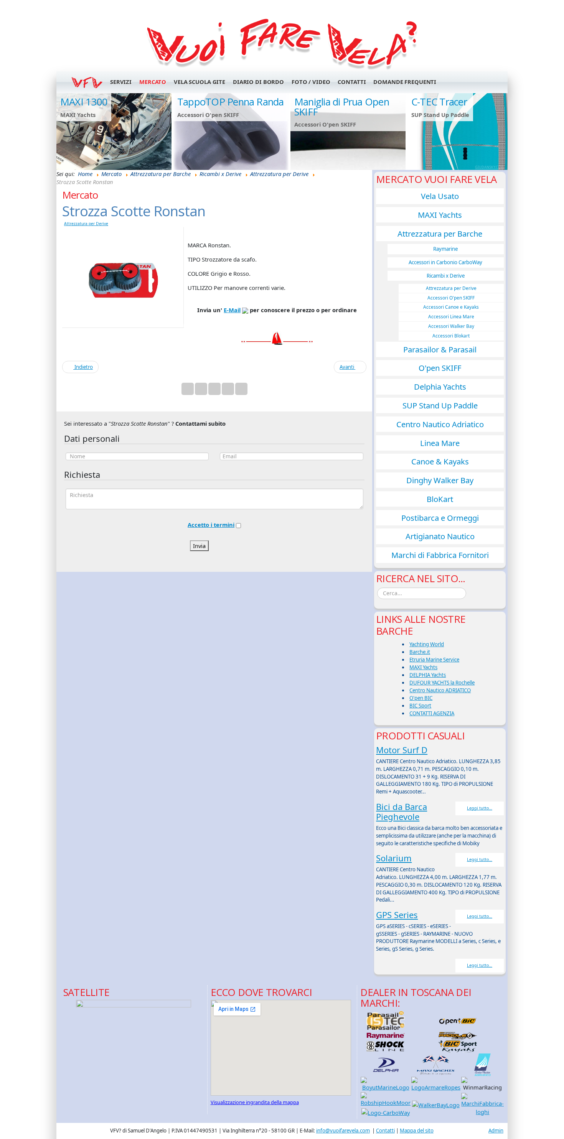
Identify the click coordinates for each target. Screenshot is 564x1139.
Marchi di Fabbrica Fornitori (440, 555)
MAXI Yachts (440, 214)
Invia (199, 546)
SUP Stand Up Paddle (440, 405)
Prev (66, 131)
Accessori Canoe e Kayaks (451, 307)
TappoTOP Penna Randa (230, 102)
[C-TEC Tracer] (465, 131)
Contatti (352, 82)
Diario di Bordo (258, 82)
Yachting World (426, 644)
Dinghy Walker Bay (439, 480)
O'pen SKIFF (440, 367)
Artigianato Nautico (440, 536)
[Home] (282, 42)
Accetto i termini (211, 524)
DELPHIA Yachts (427, 675)
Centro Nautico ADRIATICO (440, 690)
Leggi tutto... (479, 808)
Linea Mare (440, 443)
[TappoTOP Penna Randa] (231, 131)
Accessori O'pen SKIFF (451, 298)
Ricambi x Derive (446, 275)
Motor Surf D (401, 749)
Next (498, 131)
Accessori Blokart (451, 335)
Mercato (152, 82)
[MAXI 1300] (114, 131)
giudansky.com (489, 167)
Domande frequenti (404, 82)
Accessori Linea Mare (451, 316)
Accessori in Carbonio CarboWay (445, 262)
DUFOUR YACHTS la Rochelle (442, 682)
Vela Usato (440, 196)
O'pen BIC (420, 698)
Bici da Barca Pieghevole (401, 811)
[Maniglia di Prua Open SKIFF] (348, 131)
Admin (495, 1130)
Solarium (394, 858)
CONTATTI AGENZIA (431, 713)
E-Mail (232, 310)
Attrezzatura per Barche (439, 233)
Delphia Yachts (440, 386)
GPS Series (397, 914)
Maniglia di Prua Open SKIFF (341, 107)
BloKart (440, 499)
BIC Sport (420, 705)
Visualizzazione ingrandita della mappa (255, 1102)
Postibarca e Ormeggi (440, 517)
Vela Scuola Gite (199, 82)
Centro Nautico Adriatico (440, 424)
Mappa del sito (417, 1130)
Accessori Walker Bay (451, 326)
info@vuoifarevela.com (343, 1130)
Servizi (121, 82)
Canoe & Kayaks (440, 461)
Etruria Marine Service (434, 659)
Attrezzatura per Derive (86, 223)
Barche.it (419, 652)
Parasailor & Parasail (440, 349)
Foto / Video (311, 82)
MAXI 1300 (83, 102)
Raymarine (445, 248)
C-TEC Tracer (439, 102)
